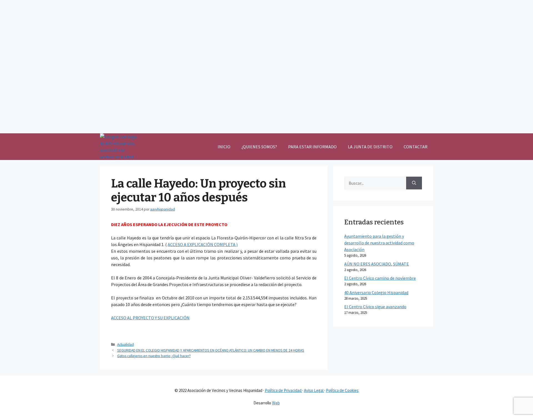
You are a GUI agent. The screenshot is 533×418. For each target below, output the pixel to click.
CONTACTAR (416, 146)
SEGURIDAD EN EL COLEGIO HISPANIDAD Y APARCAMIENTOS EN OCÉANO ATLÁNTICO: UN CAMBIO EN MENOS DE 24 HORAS (210, 350)
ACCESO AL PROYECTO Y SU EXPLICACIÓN (150, 318)
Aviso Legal (314, 390)
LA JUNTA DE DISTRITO (370, 146)
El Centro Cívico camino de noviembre (380, 278)
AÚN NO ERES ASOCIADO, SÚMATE (376, 264)
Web (276, 403)
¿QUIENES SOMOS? (259, 146)
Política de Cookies (342, 390)
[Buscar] (414, 183)
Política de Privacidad (283, 390)
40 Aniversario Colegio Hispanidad (376, 292)
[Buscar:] (375, 183)
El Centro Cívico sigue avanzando (375, 306)
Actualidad (125, 344)
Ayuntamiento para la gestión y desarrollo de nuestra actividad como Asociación (379, 242)
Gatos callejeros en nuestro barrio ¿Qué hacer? (154, 356)
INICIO (224, 146)
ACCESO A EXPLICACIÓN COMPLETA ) (203, 244)
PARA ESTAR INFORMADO (312, 146)
